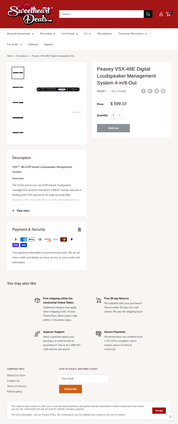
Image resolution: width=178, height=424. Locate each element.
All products (22, 56)
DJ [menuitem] (85, 33)
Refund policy (14, 391)
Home (10, 56)
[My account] (161, 14)
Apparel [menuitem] (48, 44)
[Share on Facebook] (143, 90)
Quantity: (102, 115)
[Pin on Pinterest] (150, 90)
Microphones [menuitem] (104, 33)
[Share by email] (163, 90)
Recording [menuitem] (46, 33)
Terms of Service (16, 386)
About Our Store (16, 375)
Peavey (101, 91)
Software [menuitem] (33, 44)
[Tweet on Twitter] (156, 90)
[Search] (148, 14)
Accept (159, 410)
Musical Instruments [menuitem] (18, 33)
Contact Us (13, 380)
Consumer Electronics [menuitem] (131, 33)
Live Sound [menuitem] (68, 33)
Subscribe (70, 388)
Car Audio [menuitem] (12, 44)
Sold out (113, 128)
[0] (168, 14)
